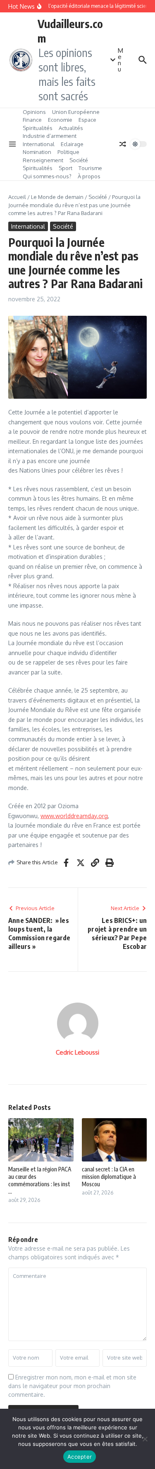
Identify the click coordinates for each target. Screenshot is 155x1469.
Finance (32, 119)
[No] (145, 1439)
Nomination (37, 152)
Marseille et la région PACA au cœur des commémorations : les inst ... (39, 1180)
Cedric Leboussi (77, 1052)
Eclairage (72, 144)
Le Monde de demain (57, 197)
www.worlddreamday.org (74, 815)
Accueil (17, 197)
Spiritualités (37, 128)
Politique (68, 152)
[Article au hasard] (122, 144)
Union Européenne (76, 112)
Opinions (34, 112)
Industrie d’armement (49, 135)
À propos (89, 176)
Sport (65, 168)
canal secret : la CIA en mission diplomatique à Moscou (109, 1177)
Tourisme (90, 168)
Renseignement (43, 160)
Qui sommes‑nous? (47, 176)
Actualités (71, 128)
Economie (60, 119)
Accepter (79, 1456)
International (39, 144)
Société (78, 160)
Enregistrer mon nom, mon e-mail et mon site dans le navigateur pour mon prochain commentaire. (72, 1386)
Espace (87, 119)
